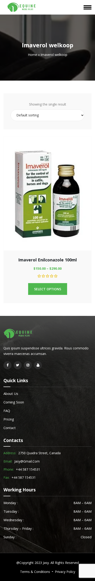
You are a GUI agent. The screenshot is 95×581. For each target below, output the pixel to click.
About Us (10, 393)
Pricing (8, 419)
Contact (9, 427)
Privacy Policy (65, 571)
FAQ (6, 410)
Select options (47, 289)
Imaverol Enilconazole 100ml (47, 260)
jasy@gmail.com (27, 461)
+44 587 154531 (28, 469)
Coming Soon (13, 402)
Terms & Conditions (35, 571)
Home (32, 54)
